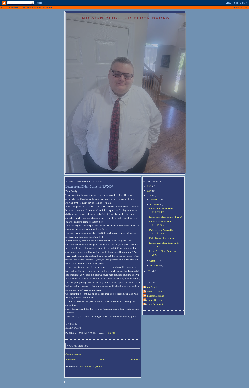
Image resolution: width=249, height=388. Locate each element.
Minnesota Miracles (154, 295)
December (154, 199)
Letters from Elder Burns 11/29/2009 (161, 210)
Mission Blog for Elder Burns (126, 18)
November (154, 204)
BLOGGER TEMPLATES (11, 7)
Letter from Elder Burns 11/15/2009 (89, 186)
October (153, 260)
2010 (149, 190)
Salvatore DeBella (153, 300)
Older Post (135, 359)
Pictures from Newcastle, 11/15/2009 (161, 231)
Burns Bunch (150, 287)
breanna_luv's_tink (153, 304)
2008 (149, 271)
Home (103, 359)
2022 (149, 186)
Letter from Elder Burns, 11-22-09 (166, 216)
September (154, 265)
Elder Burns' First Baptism (162, 238)
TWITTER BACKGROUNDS (38, 7)
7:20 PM (110, 333)
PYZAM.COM (241, 7)
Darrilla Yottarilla (153, 291)
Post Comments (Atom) (90, 366)
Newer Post (70, 359)
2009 (149, 195)
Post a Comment (73, 353)
